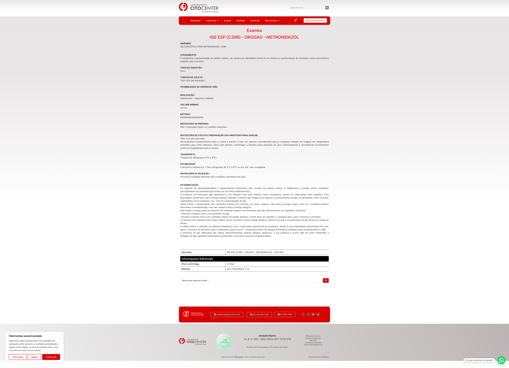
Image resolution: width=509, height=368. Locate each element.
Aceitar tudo (51, 357)
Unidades (240, 21)
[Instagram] (308, 314)
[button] (501, 360)
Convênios (255, 21)
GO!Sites (325, 357)
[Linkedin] (318, 314)
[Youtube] (313, 314)
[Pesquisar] (327, 7)
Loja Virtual (211, 21)
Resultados (196, 21)
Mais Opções (271, 21)
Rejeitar (34, 357)
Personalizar (17, 357)
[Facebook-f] (303, 314)
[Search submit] (326, 280)
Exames (227, 21)
